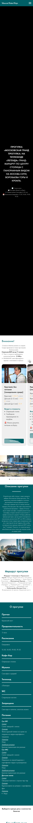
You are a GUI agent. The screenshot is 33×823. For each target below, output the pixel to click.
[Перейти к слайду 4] (14, 479)
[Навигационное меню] (30, 3)
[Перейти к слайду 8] (20, 479)
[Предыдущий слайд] (1, 466)
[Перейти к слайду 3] (12, 479)
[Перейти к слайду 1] (9, 479)
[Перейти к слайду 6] (17, 479)
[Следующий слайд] (31, 466)
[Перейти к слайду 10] (23, 479)
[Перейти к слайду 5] (15, 479)
